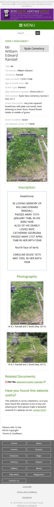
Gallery (14, 468)
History (14, 461)
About (39, 468)
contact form (39, 410)
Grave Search (20, 40)
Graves (38, 449)
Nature (38, 461)
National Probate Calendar (30, 381)
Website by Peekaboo (27, 505)
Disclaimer (27, 497)
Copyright (27, 486)
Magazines (39, 474)
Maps (39, 455)
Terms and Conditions (27, 492)
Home (8, 40)
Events (14, 449)
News (39, 443)
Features (14, 455)
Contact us (14, 480)
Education (14, 474)
